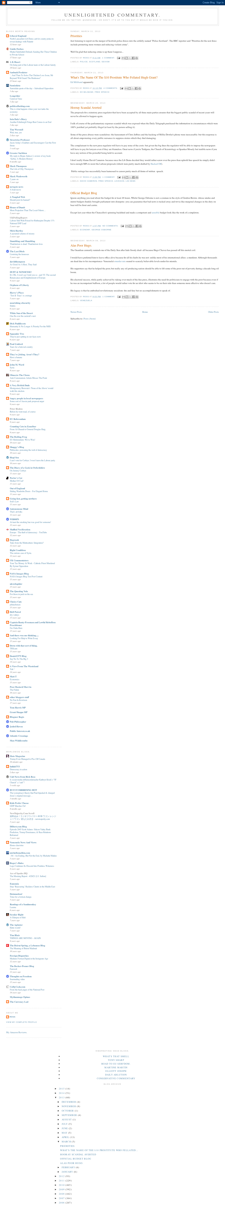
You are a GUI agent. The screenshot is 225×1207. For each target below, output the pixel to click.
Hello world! (15, 927)
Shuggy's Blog (17, 447)
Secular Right (16, 914)
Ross (12, 1017)
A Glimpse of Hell (17, 917)
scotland (94, 62)
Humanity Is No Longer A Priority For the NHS (30, 326)
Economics (14, 679)
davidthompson (17, 261)
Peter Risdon (16, 408)
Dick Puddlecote (18, 323)
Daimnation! (16, 893)
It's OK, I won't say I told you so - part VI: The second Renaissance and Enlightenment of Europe (33, 276)
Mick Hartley (16, 230)
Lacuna (13, 907)
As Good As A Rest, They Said (23, 264)
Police (84, 62)
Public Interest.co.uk (20, 731)
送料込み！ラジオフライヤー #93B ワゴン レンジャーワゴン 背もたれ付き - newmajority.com (33, 817)
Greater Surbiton (18, 153)
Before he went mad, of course (23, 411)
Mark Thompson (18, 166)
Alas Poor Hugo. (81, 245)
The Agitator (16, 924)
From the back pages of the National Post (27, 989)
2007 (62, 1198)
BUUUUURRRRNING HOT (23, 790)
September (70, 1115)
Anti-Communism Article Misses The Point (28, 377)
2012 (62, 1176)
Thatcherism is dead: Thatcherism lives (26, 243)
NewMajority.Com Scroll (22, 813)
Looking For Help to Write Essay (24, 638)
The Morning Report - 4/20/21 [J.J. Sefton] (28, 876)
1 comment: (108, 58)
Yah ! (12, 669)
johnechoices (15, 604)
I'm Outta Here (16, 628)
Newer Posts (76, 311)
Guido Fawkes (17, 48)
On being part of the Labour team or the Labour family (33, 64)
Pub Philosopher (18, 721)
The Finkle (14, 689)
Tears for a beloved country (21, 346)
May (65, 1132)
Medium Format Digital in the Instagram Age (29, 958)
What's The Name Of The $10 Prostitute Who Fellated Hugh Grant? (114, 77)
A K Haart (15, 62)
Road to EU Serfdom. (116, 1063)
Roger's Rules (17, 863)
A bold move (15, 189)
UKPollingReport (18, 217)
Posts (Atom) (89, 318)
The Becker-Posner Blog (22, 966)
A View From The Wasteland (24, 666)
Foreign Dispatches (19, 955)
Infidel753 (15, 766)
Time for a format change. (21, 896)
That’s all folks (16, 511)
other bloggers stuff (19, 697)
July (65, 1123)
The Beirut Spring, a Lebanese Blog (27, 945)
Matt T (13, 676)
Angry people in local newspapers (26, 398)
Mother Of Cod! (17, 480)
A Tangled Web (17, 197)
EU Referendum (18, 419)
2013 (62, 1097)
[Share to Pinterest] (136, 58)
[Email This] (123, 58)
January (68, 1171)
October (68, 1110)
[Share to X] (130, 58)
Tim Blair (15, 935)
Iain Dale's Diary (18, 119)
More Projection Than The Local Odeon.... (28, 210)
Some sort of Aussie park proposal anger (27, 401)
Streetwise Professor (20, 139)
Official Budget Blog (83, 193)
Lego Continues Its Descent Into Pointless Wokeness (32, 865)
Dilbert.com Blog (18, 826)
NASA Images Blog (19, 573)
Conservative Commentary (116, 1078)
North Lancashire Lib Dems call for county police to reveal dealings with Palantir (32, 40)
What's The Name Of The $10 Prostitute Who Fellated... (99, 1150)
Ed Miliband (76, 82)
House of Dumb (17, 207)
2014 (62, 1093)
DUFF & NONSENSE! (21, 272)
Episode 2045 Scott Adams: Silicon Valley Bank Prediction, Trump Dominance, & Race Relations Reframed (30, 832)
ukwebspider (16, 583)
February (69, 1167)
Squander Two (17, 333)
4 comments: (111, 88)
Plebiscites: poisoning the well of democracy (28, 449)
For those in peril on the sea (21, 594)
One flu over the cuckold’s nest (23, 316)
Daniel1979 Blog (18, 656)
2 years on (14, 179)
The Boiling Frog (18, 436)
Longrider (15, 95)
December (69, 1101)
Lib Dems (131, 181)
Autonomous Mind (19, 508)
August (67, 1119)
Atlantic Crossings (19, 735)
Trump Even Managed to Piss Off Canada (27, 758)
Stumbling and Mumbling (22, 241)
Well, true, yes (16, 132)
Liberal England (18, 35)
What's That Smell (116, 1056)
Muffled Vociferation (20, 529)
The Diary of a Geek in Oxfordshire (27, 467)
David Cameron (88, 181)
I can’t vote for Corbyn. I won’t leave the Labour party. (32, 460)
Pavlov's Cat (16, 478)
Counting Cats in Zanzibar (23, 426)
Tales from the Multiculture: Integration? (27, 542)
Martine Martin (115, 1067)
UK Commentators (19, 560)
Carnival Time (16, 98)
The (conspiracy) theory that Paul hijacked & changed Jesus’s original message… (32, 794)
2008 (62, 1193)
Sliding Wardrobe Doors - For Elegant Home (29, 491)
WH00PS (14, 519)
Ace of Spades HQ (18, 873)
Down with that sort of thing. (23, 645)
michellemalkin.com (20, 852)
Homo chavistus (17, 845)
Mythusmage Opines (20, 997)
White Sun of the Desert (21, 313)
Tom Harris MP (18, 707)
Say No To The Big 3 (19, 658)
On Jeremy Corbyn (18, 470)
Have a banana (16, 357)
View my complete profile (21, 1022)
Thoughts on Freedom (21, 976)
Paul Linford (16, 344)
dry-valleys (14, 614)
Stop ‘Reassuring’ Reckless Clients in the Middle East (32, 886)
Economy (85, 230)
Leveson (119, 181)
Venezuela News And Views (23, 842)
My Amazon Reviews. (16, 1032)
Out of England (17, 488)
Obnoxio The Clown (20, 375)
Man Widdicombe (19, 740)
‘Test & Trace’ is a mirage (21, 295)
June (65, 1128)
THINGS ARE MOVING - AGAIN (25, 938)
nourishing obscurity (20, 302)
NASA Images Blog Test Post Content (26, 576)
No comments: (110, 226)
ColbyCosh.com (17, 986)
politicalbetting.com (20, 106)
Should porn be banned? (20, 199)
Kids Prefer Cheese (19, 803)
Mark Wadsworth (18, 176)
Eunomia (14, 883)
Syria (12, 367)
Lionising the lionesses (19, 254)
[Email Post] (118, 58)
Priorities (76, 36)
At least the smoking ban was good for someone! (30, 522)
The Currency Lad (19, 1001)
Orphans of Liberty (19, 285)
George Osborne (101, 230)
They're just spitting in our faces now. (25, 336)
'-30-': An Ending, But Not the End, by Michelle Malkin (33, 855)
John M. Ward (17, 364)
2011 (62, 1180)
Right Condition (18, 550)
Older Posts (213, 311)
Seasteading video (17, 979)
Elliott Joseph (115, 1071)
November (69, 1106)
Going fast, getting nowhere (23, 498)
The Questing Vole (19, 591)
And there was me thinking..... (24, 635)
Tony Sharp (116, 1060)
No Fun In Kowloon (18, 700)
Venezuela (86, 300)
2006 (62, 1202)
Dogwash (14, 539)
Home (145, 311)
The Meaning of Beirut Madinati (23, 948)
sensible (156, 212)
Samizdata (15, 85)
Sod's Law (14, 501)
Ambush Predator (18, 72)
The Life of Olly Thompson (22, 168)
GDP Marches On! (18, 805)
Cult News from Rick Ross (22, 776)
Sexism (106, 62)
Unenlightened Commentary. (112, 15)
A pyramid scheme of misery (22, 233)
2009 (62, 1189)
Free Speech (102, 92)
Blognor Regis (17, 716)
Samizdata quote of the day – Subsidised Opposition (31, 88)
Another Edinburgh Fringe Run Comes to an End (30, 122)
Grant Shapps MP (18, 712)
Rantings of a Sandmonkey (23, 904)
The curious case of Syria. (21, 553)
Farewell (13, 969)
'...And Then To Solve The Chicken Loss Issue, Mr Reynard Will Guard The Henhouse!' (31, 76)
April (66, 1137)
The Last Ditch (17, 251)
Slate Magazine (17, 756)
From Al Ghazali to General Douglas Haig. (28, 429)
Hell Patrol (15, 611)
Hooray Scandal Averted (85, 107)
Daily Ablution (116, 1074)
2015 (62, 1088)
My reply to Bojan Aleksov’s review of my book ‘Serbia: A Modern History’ (30, 157)
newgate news (16, 186)
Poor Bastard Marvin (20, 686)
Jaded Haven (16, 726)
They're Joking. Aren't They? (24, 354)
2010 (62, 1185)
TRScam (13, 648)
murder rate (120, 261)
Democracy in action (18, 769)
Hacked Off (156, 163)
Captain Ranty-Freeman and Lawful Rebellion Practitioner (33, 624)
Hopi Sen (14, 457)
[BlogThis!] (126, 58)
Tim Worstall (16, 129)
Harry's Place (17, 292)
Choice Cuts (16, 601)
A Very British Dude (20, 385)
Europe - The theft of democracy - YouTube (28, 532)
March (67, 1141)
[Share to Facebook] (133, 58)
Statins (12, 305)
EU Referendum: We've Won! (22, 439)
